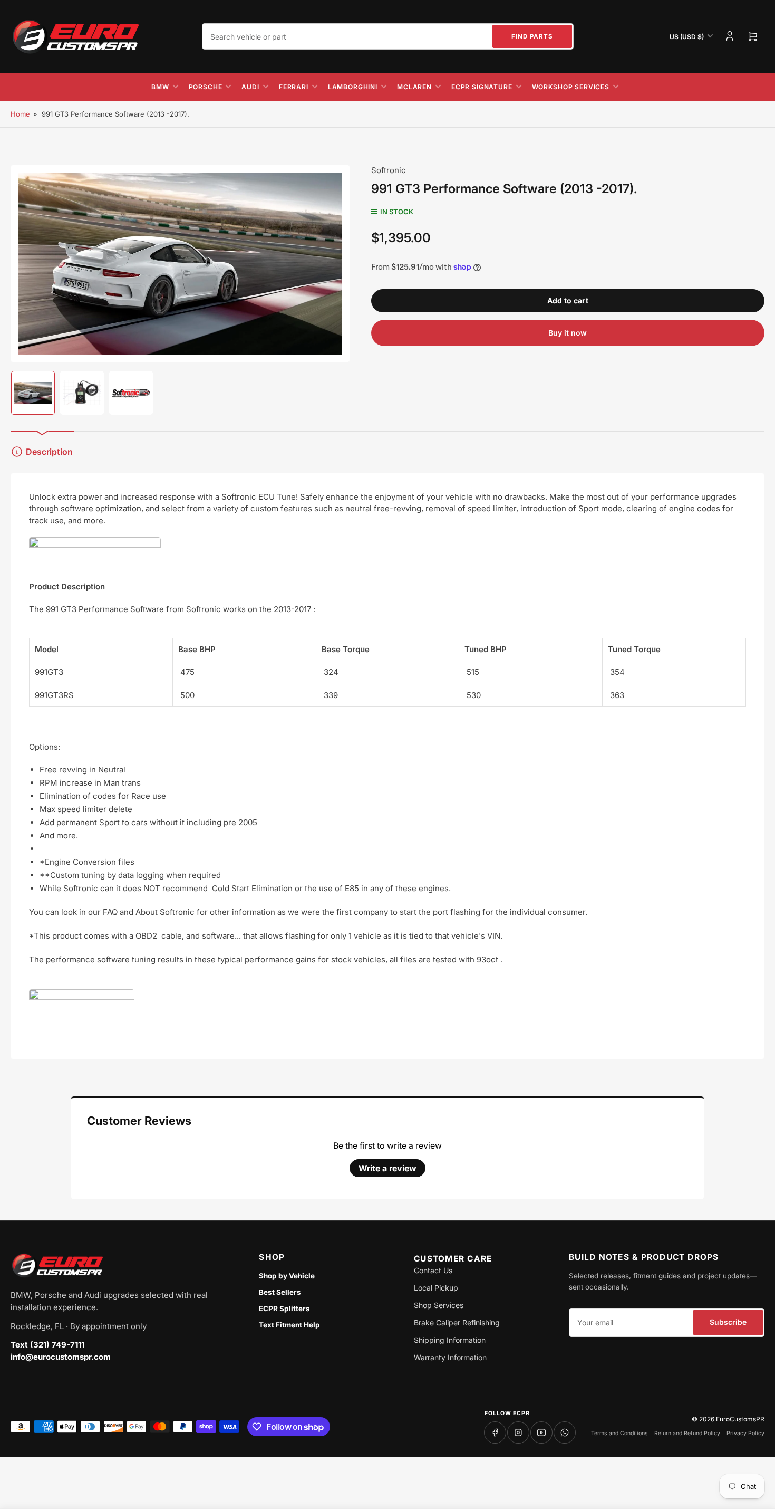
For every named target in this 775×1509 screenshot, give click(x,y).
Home (20, 114)
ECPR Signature (481, 87)
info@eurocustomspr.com (61, 1357)
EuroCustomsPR (740, 1419)
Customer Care (453, 1259)
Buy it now (567, 332)
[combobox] (388, 36)
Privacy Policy (745, 1433)
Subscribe (728, 1321)
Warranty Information (450, 1357)
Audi (250, 87)
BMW (160, 87)
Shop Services (438, 1305)
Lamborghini (352, 87)
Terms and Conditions (619, 1433)
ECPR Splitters (284, 1308)
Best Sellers (280, 1292)
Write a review (387, 1168)
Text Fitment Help (289, 1325)
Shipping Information (450, 1339)
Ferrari (293, 87)
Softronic (388, 170)
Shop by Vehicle (287, 1276)
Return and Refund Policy (687, 1433)
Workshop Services (570, 87)
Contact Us (433, 1270)
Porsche (205, 87)
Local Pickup (436, 1287)
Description (49, 451)
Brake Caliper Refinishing (457, 1322)
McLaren (414, 87)
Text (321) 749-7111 (47, 1345)
